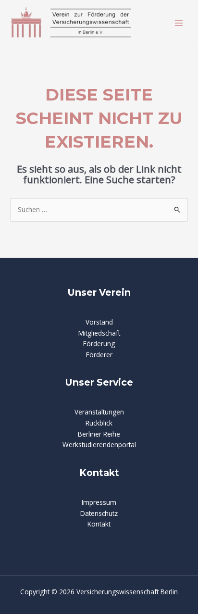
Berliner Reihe (99, 434)
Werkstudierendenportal (99, 444)
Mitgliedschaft (99, 333)
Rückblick (99, 422)
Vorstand (99, 321)
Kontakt (99, 523)
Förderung (99, 343)
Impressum (99, 502)
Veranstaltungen (99, 411)
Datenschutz (99, 513)
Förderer (99, 354)
